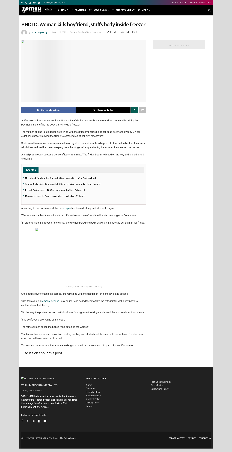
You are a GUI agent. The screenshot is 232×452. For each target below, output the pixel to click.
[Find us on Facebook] (22, 3)
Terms (89, 406)
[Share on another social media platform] (142, 110)
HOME (64, 10)
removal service (50, 301)
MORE (145, 10)
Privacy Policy (93, 402)
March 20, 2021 (59, 32)
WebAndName (70, 438)
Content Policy (93, 399)
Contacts (90, 388)
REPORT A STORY (180, 3)
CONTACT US (205, 3)
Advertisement (93, 395)
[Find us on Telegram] (39, 3)
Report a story (93, 392)
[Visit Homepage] (36, 10)
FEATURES (80, 10)
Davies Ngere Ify (39, 32)
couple (67, 208)
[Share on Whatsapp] (134, 110)
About (89, 385)
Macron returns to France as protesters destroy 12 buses (55, 196)
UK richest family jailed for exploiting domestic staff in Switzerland (60, 178)
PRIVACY (193, 3)
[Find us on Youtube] (34, 3)
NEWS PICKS (100, 10)
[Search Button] (209, 10)
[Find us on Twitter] (26, 3)
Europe (73, 32)
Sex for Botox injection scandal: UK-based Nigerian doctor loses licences (63, 184)
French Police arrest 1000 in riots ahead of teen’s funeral (55, 190)
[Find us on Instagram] (30, 3)
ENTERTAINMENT (125, 10)
